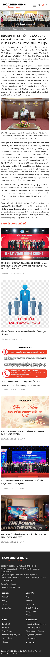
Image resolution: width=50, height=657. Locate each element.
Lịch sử (4, 604)
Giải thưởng (6, 608)
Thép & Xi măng (32, 608)
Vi (43, 5)
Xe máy (29, 601)
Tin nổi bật (22, 29)
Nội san (5, 642)
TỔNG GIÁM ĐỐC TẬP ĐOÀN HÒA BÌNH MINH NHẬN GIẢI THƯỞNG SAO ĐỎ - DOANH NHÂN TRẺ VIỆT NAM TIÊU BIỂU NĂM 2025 (24, 266)
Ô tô (27, 597)
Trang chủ (4, 29)
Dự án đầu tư (7, 638)
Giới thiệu (5, 597)
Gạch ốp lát (30, 604)
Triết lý (4, 601)
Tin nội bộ (5, 628)
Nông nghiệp (31, 612)
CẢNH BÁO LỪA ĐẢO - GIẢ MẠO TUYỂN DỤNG (21, 382)
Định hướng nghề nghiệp (35, 631)
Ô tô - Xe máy (7, 631)
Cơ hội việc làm (31, 638)
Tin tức (13, 29)
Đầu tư (28, 615)
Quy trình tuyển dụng (34, 635)
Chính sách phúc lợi (33, 628)
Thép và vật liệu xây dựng (11, 635)
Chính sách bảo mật (7, 654)
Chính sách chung (21, 654)
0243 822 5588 (10, 584)
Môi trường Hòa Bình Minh (35, 624)
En (47, 5)
